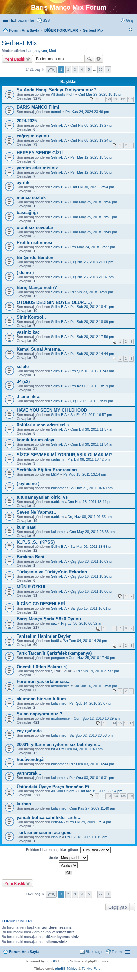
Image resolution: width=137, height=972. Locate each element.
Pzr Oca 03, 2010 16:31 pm (91, 778)
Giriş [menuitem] (130, 20)
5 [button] (89, 69)
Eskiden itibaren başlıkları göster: (53, 850)
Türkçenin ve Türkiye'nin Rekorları (52, 571)
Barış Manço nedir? (37, 287)
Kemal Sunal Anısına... (40, 349)
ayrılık (23, 182)
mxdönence (60, 686)
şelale (23, 366)
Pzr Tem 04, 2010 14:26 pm (85, 641)
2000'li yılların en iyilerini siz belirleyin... (58, 744)
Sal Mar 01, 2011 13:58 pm (91, 546)
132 (130, 99)
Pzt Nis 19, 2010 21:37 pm (97, 671)
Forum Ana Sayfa (24, 952)
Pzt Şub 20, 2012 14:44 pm (92, 354)
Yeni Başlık (15, 59)
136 (130, 796)
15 (120, 723)
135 (123, 796)
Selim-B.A (59, 125)
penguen (58, 658)
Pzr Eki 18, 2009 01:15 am (86, 837)
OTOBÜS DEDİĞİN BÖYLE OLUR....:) (54, 302)
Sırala (54, 857)
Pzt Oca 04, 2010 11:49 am (81, 749)
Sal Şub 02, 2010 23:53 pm (91, 735)
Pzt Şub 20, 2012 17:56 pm (92, 337)
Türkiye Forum (92, 968)
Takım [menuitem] (117, 952)
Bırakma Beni (30, 556)
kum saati (27, 527)
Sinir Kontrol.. (31, 317)
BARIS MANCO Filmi (38, 107)
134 (115, 796)
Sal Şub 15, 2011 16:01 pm (91, 608)
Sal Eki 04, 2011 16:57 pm (91, 415)
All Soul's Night (62, 94)
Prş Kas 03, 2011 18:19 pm (92, 386)
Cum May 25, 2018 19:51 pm (93, 217)
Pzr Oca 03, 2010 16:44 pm (91, 764)
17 (131, 723)
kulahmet (58, 488)
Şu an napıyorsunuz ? (39, 713)
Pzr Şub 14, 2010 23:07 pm (91, 703)
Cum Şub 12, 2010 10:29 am (97, 718)
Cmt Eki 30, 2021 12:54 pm (92, 187)
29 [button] (101, 69)
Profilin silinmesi (34, 242)
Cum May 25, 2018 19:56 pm (93, 202)
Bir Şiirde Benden (35, 257)
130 (115, 99)
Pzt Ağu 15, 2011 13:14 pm (84, 474)
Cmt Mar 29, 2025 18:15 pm (100, 94)
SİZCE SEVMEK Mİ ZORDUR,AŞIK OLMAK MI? (65, 454)
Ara (89, 59)
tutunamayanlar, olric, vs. (43, 497)
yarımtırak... (29, 773)
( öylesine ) (28, 483)
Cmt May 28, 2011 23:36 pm (92, 532)
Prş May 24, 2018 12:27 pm (92, 247)
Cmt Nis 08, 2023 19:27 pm (92, 125)
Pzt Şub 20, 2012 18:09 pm (92, 322)
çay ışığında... (31, 730)
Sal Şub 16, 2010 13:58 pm (95, 686)
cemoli (56, 112)
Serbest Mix (19, 43)
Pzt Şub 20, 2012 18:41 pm (92, 307)
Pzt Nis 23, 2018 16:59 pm (91, 292)
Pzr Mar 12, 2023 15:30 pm (92, 172)
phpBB (51, 961)
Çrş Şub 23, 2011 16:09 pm (92, 561)
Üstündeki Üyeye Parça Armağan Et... (55, 786)
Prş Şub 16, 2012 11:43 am (92, 371)
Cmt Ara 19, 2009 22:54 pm (100, 791)
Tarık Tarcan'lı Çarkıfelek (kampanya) (54, 653)
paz (54, 623)
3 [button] (75, 69)
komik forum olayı (35, 439)
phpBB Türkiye (66, 968)
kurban (24, 803)
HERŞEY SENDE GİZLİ (40, 152)
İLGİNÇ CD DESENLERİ (41, 603)
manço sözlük (31, 197)
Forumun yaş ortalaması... (44, 681)
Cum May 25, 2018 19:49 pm (93, 232)
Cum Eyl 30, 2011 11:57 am (92, 429)
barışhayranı (36, 51)
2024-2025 (27, 120)
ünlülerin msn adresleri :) (43, 425)
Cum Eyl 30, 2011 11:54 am (92, 444)
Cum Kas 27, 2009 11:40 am (92, 808)
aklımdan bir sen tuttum (41, 698)
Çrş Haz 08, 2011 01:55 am (90, 517)
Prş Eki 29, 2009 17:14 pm (89, 822)
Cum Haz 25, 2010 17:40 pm (92, 658)
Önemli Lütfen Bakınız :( (42, 666)
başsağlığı (27, 212)
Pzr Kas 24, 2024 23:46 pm (87, 112)
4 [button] (82, 69)
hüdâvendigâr (31, 759)
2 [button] (68, 69)
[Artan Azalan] (68, 865)
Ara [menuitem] (132, 31)
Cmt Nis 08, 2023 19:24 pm (92, 140)
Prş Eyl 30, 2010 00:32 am (82, 623)
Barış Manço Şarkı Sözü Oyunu (49, 618)
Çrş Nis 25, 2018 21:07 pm (92, 277)
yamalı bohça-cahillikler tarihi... (49, 817)
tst (53, 749)
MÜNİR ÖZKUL (32, 586)
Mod (52, 51)
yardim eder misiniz (37, 167)
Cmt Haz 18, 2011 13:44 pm (90, 502)
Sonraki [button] (108, 69)
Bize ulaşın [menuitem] (94, 952)
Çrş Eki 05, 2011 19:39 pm (91, 401)
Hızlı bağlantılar (21, 20)
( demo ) (25, 272)
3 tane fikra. (29, 396)
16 (125, 723)
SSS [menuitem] (46, 20)
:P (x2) (23, 381)
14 (114, 723)
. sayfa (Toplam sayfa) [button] (51, 69)
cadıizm (57, 459)
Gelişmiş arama (98, 59)
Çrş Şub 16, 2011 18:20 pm (92, 576)
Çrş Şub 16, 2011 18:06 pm (92, 591)
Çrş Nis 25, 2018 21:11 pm (91, 262)
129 (108, 99)
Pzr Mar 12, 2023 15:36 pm (92, 157)
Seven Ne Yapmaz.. (36, 512)
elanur (56, 837)
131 (123, 99)
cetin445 (58, 822)
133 (108, 796)
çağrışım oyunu (33, 135)
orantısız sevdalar (35, 227)
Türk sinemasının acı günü (44, 832)
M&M (55, 474)
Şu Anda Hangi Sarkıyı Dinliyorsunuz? (56, 89)
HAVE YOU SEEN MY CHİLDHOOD (52, 410)
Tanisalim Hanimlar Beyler (44, 636)
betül (55, 641)
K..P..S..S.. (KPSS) (36, 542)
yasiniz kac (28, 332)
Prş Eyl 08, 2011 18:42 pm (89, 459)
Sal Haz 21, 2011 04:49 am (91, 488)
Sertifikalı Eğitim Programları (47, 469)
